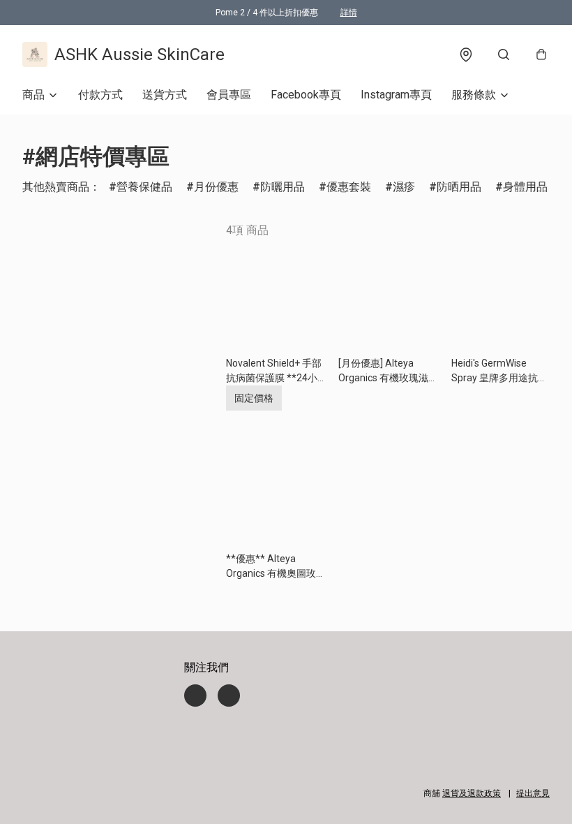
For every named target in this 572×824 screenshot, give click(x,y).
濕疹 (404, 186)
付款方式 (100, 94)
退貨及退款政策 (471, 793)
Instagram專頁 (396, 94)
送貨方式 (164, 94)
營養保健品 (144, 186)
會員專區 (228, 94)
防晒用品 (459, 186)
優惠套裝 (348, 186)
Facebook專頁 (306, 94)
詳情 (348, 12)
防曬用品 (282, 186)
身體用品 (525, 186)
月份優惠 (216, 186)
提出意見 (533, 793)
